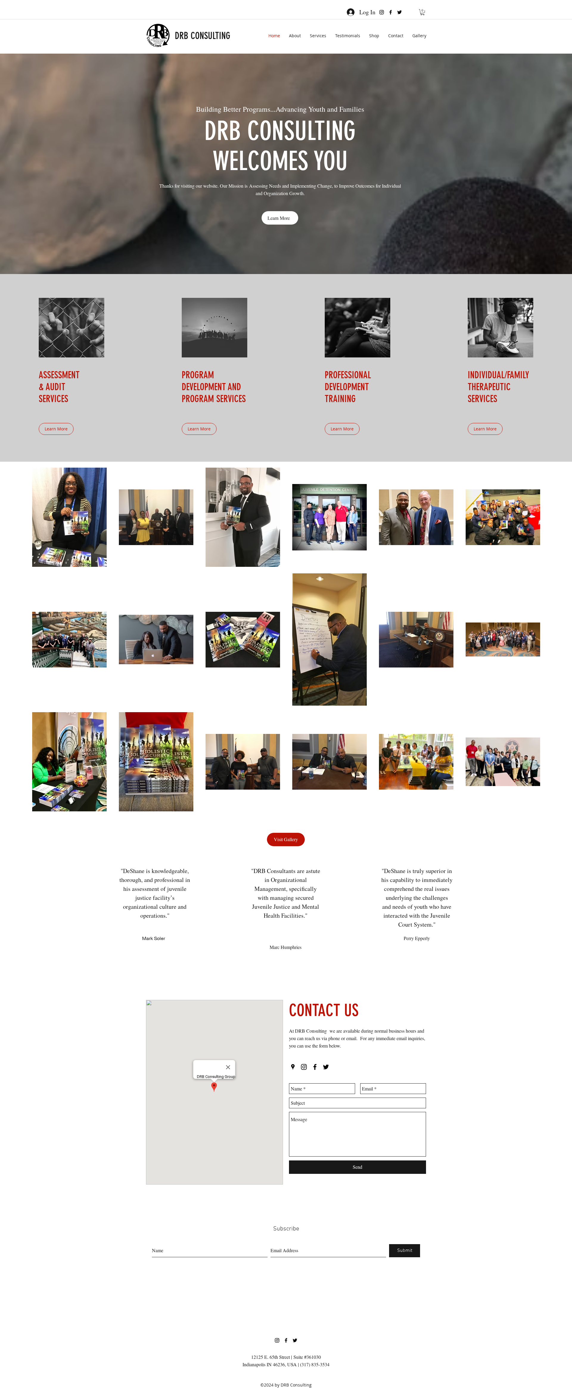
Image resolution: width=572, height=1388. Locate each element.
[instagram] (382, 12)
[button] (422, 12)
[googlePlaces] (293, 1067)
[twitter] (399, 12)
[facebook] (391, 12)
